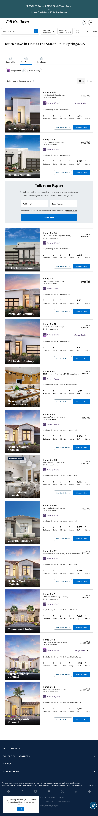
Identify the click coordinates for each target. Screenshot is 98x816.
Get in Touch (49, 217)
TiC (53, 801)
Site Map (46, 801)
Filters (95, 31)
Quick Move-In (26, 62)
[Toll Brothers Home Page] (17, 23)
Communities (10, 62)
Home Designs (41, 62)
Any (77, 32)
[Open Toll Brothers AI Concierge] (93, 805)
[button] (65, 110)
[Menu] (90, 22)
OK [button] (20, 809)
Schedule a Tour (81, 127)
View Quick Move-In (63, 127)
